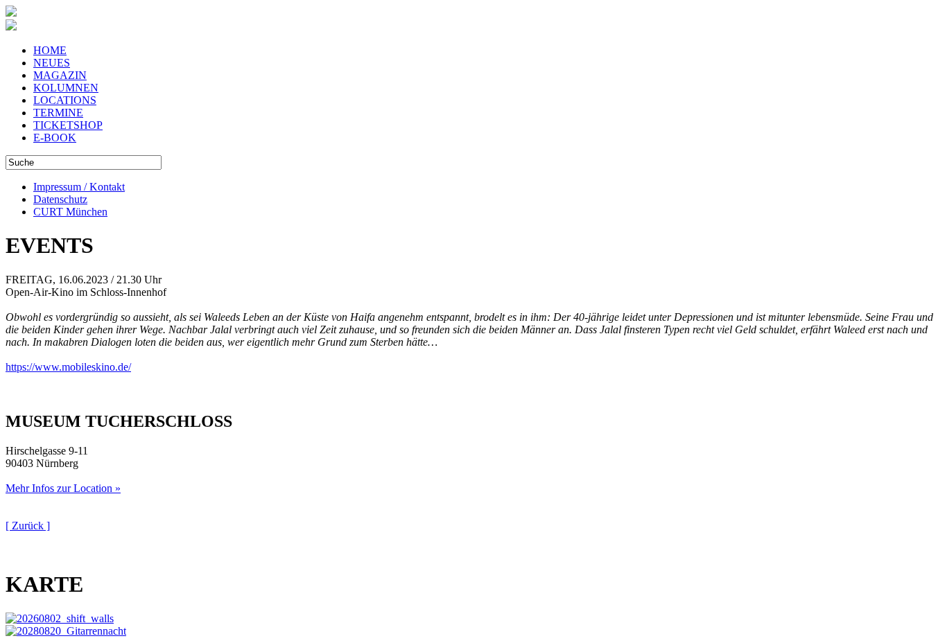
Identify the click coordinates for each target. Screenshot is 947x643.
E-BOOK (54, 137)
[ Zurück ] (28, 525)
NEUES (51, 63)
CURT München (70, 212)
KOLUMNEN (65, 88)
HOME (50, 50)
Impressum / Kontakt (79, 187)
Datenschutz (60, 199)
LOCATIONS (64, 100)
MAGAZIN (60, 75)
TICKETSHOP (68, 125)
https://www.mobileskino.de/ (68, 367)
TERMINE (58, 112)
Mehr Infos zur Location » (63, 488)
